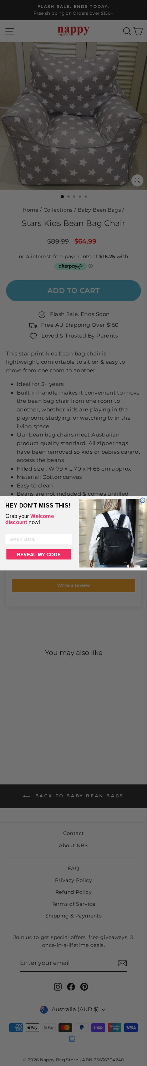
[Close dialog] (142, 500)
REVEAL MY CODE (38, 553)
